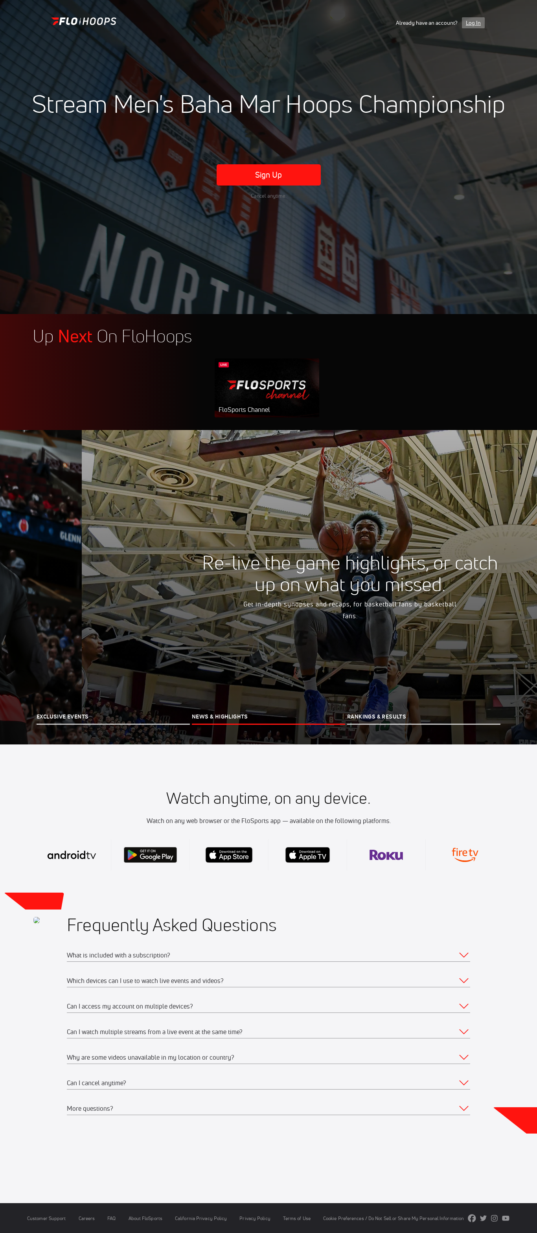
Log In (473, 22)
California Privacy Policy (201, 1218)
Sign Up (268, 175)
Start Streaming (266, 395)
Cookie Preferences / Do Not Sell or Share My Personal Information (393, 1218)
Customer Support (46, 1218)
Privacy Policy (254, 1218)
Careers (87, 1218)
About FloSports (145, 1218)
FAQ (111, 1218)
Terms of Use (297, 1218)
